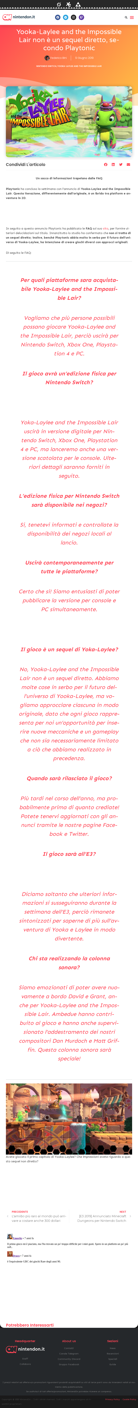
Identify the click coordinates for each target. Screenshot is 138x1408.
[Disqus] (69, 1274)
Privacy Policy (112, 1399)
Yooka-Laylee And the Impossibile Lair (79, 66)
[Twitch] (81, 17)
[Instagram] (73, 17)
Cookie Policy (129, 1399)
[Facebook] (57, 17)
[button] (126, 17)
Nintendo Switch (46, 66)
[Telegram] (65, 17)
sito (105, 228)
